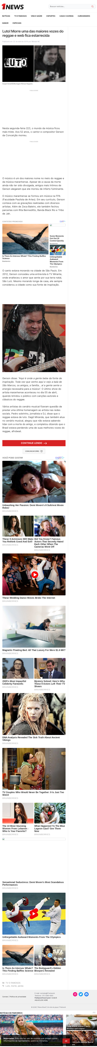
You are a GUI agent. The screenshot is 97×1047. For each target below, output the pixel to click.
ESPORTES (50, 16)
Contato (5, 997)
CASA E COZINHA (66, 16)
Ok (66, 1041)
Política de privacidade (18, 997)
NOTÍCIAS (6, 16)
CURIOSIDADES (84, 16)
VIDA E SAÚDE (36, 16)
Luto (8, 986)
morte (14, 986)
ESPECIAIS (17, 23)
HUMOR (5, 23)
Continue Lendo (31, 443)
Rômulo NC (36, 41)
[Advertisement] (34, 107)
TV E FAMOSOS (20, 16)
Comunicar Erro (32, 451)
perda (20, 986)
